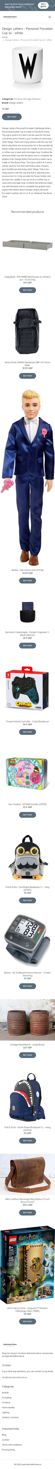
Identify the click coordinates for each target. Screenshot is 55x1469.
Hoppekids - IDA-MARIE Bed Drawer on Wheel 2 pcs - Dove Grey (27, 278)
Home (5, 37)
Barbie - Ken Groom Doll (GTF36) (27, 570)
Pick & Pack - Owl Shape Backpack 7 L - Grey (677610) (27, 888)
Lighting (5, 1412)
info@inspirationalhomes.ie (14, 1377)
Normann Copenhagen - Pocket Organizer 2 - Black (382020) (27, 633)
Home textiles (8, 1407)
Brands (5, 1392)
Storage (27, 99)
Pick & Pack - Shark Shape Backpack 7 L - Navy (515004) (28, 1129)
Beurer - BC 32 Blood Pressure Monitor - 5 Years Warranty (27, 974)
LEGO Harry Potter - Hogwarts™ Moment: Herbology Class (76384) (27, 1309)
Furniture (18, 99)
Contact (5, 1439)
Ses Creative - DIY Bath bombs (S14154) (27, 804)
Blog (4, 1435)
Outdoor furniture (10, 1417)
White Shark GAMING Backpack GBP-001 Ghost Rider (27, 364)
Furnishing (6, 1397)
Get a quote (43, 5)
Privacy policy (8, 1449)
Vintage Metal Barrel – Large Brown (27, 1044)
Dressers (36, 99)
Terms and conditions (12, 1444)
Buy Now (11, 117)
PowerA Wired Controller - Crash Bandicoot (27, 721)
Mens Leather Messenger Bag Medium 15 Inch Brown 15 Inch (27, 1200)
